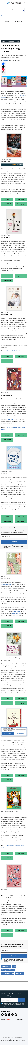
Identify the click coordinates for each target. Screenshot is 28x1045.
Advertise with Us (21, 1021)
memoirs (3, 97)
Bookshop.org (20, 204)
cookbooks (21, 95)
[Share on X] (3, 66)
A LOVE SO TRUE (4, 1021)
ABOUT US (19, 1032)
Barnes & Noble (7, 204)
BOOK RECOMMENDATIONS (12, 41)
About (7, 21)
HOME (3, 41)
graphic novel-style (6, 584)
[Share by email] (3, 72)
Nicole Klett (5, 60)
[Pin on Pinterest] (3, 69)
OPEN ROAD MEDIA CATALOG (7, 1032)
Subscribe (3, 16)
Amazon (7, 199)
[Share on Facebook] (3, 63)
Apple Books (21, 199)
